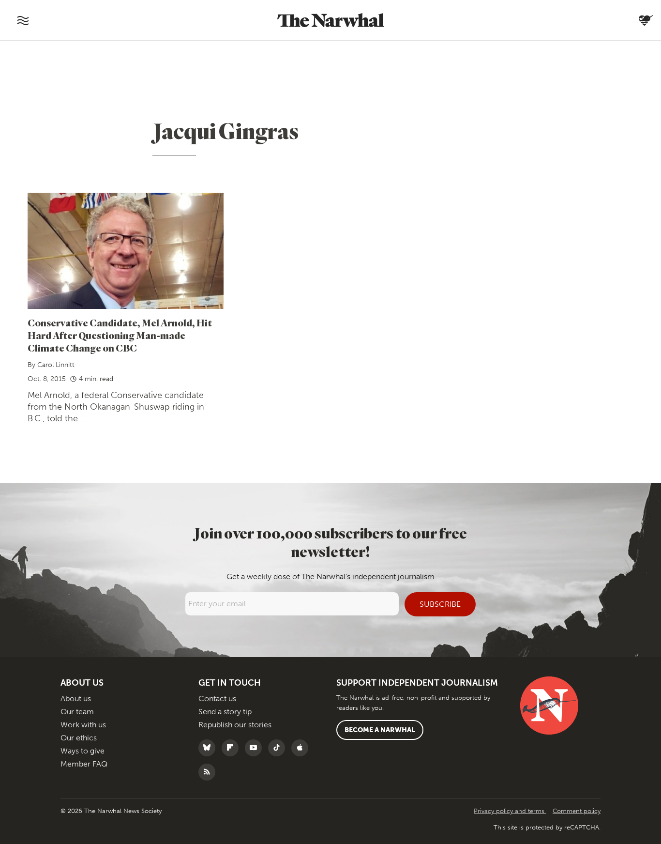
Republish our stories (234, 724)
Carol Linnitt (56, 365)
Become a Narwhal (380, 730)
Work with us (83, 724)
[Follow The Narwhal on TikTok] (279, 748)
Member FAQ (83, 763)
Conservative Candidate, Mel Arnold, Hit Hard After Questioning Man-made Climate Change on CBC (120, 335)
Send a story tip (225, 711)
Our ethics (78, 737)
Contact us (217, 698)
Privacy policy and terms (510, 810)
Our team (77, 711)
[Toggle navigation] (22, 20)
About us (75, 698)
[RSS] (209, 772)
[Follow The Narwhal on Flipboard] (232, 748)
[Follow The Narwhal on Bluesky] (209, 748)
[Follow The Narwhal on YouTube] (256, 748)
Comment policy (577, 810)
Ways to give (82, 750)
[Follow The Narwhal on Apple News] (302, 748)
